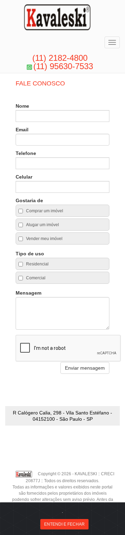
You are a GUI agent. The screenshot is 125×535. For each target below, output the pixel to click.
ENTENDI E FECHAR (64, 524)
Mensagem (28, 292)
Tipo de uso (30, 253)
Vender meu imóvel (43, 238)
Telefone (26, 153)
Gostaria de (29, 200)
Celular (24, 176)
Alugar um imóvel (42, 224)
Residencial (37, 264)
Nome (22, 106)
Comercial (35, 277)
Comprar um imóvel (44, 210)
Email (22, 129)
